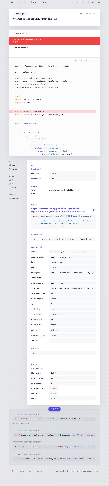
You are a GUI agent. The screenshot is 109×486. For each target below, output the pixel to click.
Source (21, 471)
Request (12, 176)
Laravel (39, 471)
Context (12, 195)
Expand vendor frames (22, 33)
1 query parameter (21, 423)
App (10, 161)
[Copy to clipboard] (93, 173)
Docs (30, 471)
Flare (70, 471)
